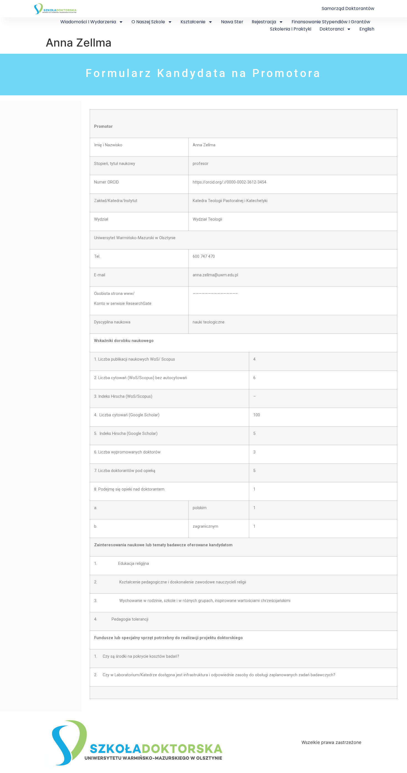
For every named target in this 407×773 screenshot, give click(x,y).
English (366, 29)
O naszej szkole (148, 22)
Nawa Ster (232, 22)
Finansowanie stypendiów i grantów (331, 22)
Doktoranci (332, 29)
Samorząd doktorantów (348, 8)
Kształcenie (193, 22)
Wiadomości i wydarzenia (88, 22)
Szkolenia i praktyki (290, 29)
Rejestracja (264, 22)
